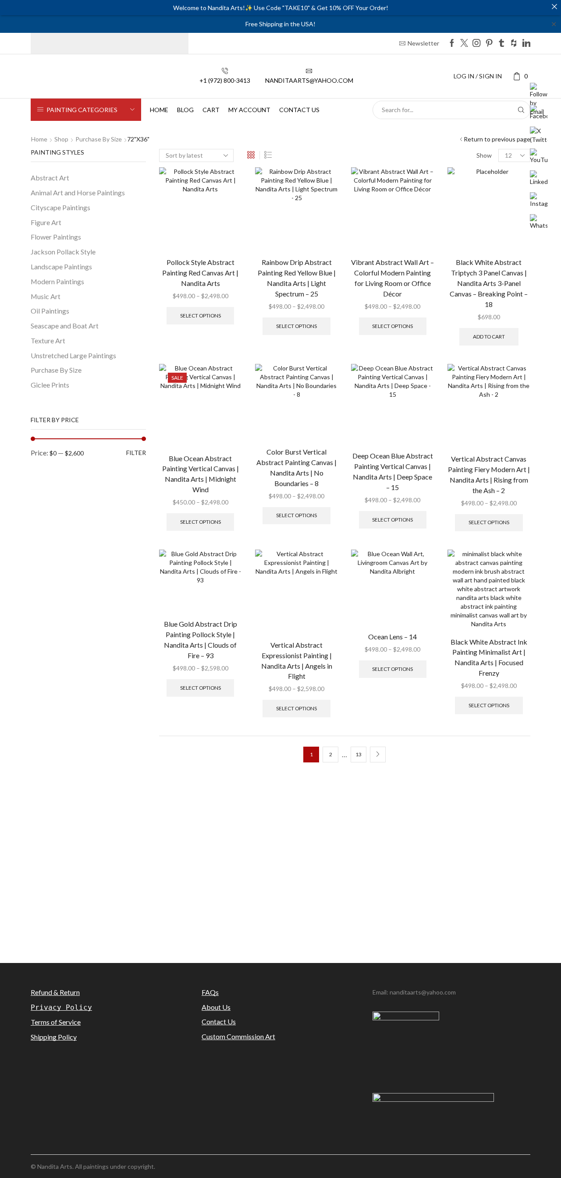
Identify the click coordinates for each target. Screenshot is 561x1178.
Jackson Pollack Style (63, 251)
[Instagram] (476, 43)
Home (159, 109)
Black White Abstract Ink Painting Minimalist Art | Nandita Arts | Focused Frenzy (489, 657)
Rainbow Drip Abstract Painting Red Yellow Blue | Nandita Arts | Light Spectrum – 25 (297, 278)
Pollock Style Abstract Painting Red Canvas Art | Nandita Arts (200, 272)
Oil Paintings (50, 311)
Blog (185, 109)
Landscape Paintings (61, 266)
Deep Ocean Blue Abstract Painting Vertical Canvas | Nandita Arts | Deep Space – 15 (392, 471)
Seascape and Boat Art (65, 325)
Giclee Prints (50, 385)
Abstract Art (50, 177)
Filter (136, 452)
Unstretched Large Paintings (73, 355)
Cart (211, 109)
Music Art (45, 296)
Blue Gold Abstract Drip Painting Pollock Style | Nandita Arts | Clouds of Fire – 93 (200, 640)
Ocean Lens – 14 (392, 636)
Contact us (299, 109)
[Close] (554, 6)
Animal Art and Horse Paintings (78, 192)
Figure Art (46, 222)
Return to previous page (497, 139)
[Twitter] (464, 43)
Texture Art (48, 340)
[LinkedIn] (526, 43)
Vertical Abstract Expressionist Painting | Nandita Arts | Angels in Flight (296, 661)
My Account (249, 109)
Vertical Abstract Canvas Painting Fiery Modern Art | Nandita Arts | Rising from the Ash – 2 (489, 474)
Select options (200, 315)
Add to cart (489, 336)
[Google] (514, 43)
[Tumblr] (501, 43)
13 (358, 754)
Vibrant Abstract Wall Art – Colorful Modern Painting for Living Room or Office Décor (392, 278)
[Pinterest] (489, 43)
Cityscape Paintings (60, 207)
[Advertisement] (280, 877)
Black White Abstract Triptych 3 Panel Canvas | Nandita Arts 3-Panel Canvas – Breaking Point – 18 (489, 283)
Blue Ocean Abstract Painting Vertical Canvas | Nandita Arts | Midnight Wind (200, 474)
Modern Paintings (57, 281)
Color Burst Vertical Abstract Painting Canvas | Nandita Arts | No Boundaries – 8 (296, 467)
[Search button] (521, 110)
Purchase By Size (98, 139)
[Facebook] (452, 43)
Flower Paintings (56, 237)
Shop (61, 139)
